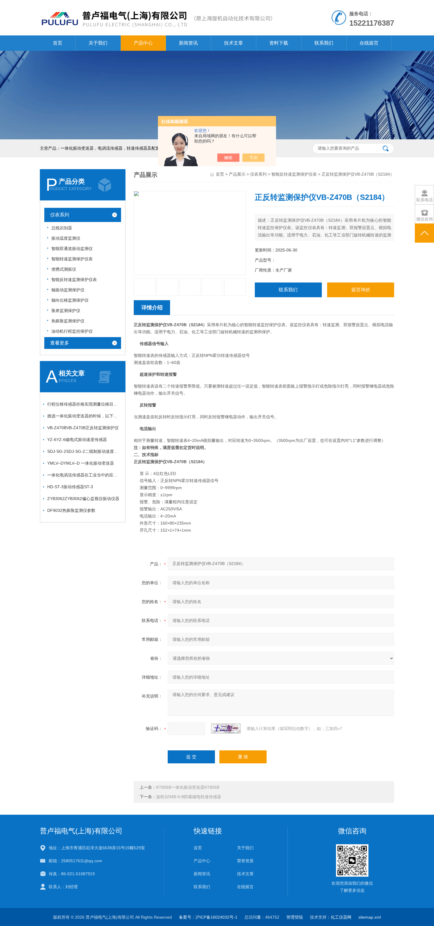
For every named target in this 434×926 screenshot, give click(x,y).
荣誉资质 (245, 860)
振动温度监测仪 (65, 238)
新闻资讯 (188, 42)
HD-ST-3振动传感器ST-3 (70, 486)
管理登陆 (294, 917)
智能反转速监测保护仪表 (74, 279)
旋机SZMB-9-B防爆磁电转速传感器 (188, 796)
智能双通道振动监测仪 (72, 248)
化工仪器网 (341, 917)
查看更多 (59, 342)
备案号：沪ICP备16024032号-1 (208, 917)
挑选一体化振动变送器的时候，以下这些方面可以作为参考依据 (84, 416)
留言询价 (360, 289)
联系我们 (323, 42)
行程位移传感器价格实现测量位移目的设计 (84, 404)
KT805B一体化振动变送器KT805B (187, 787)
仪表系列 (59, 214)
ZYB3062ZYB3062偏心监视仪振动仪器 (83, 498)
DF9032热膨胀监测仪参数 (71, 510)
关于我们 (98, 42)
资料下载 (278, 42)
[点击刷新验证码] (226, 729)
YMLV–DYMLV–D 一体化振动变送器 (80, 463)
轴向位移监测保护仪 (70, 300)
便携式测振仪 (63, 269)
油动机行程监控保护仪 (72, 331)
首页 (57, 42)
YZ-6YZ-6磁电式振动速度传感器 (77, 439)
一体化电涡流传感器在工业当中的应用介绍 (84, 475)
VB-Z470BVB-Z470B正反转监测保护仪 (83, 427)
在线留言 (369, 42)
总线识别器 (61, 228)
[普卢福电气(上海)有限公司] (156, 6)
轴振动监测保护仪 (67, 290)
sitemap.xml (369, 917)
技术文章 (233, 42)
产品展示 (237, 174)
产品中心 (143, 42)
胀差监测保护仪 (65, 310)
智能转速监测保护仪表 (72, 259)
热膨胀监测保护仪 (67, 321)
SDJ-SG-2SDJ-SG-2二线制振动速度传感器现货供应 (84, 451)
